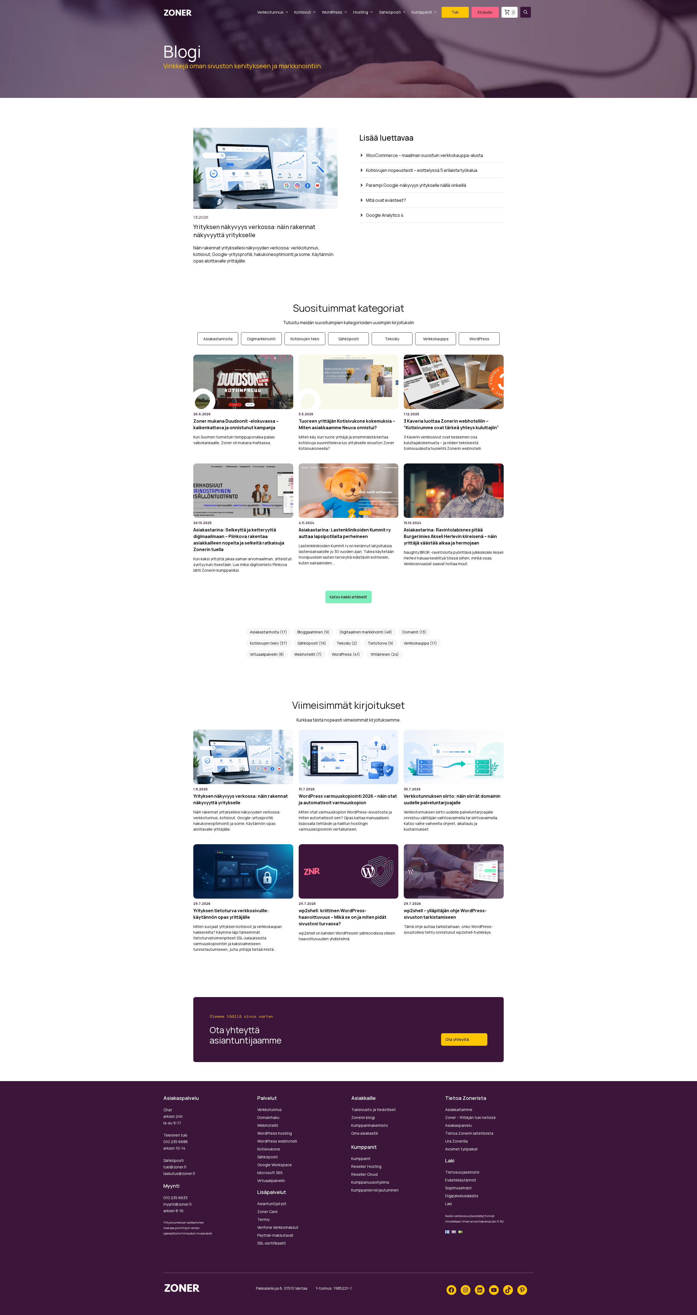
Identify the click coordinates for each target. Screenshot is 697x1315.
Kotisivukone (268, 1149)
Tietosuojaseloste (462, 1172)
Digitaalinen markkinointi (361, 632)
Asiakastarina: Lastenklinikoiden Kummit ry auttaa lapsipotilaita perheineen (345, 533)
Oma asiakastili (364, 1133)
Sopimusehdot (458, 1187)
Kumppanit (422, 12)
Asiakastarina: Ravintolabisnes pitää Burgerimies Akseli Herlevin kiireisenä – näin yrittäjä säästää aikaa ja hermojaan (450, 536)
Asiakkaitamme (458, 1109)
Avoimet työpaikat (461, 1149)
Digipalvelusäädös (461, 1195)
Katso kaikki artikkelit (348, 596)
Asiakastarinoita (264, 632)
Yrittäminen (380, 654)
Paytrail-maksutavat (275, 1235)
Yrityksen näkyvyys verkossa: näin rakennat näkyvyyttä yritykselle (254, 231)
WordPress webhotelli (277, 1141)
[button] (526, 12)
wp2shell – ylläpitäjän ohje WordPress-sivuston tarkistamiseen (445, 914)
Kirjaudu (485, 12)
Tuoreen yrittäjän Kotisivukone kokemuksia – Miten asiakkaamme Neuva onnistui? (347, 424)
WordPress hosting (274, 1133)
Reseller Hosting (366, 1166)
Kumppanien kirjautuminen (375, 1190)
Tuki (455, 12)
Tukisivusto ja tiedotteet (373, 1109)
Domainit (410, 632)
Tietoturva (377, 643)
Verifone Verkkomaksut (277, 1227)
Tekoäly (344, 643)
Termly (263, 1219)
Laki (448, 1203)
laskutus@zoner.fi (179, 1173)
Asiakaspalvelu (458, 1125)
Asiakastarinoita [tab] (218, 338)
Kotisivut (302, 12)
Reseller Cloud (364, 1174)
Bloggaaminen (310, 632)
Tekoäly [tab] (392, 338)
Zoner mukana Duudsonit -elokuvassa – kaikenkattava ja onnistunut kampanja (236, 424)
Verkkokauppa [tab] (435, 338)
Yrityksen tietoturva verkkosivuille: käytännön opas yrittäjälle (231, 914)
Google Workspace (274, 1164)
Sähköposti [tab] (348, 338)
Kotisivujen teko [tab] (305, 338)
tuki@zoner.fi (174, 1166)
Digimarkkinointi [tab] (261, 338)
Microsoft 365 (270, 1172)
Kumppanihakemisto (369, 1125)
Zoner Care (267, 1211)
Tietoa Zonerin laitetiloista (469, 1133)
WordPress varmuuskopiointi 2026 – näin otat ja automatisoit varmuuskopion (348, 799)
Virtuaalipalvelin (264, 654)
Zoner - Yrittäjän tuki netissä (470, 1117)
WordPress (332, 12)
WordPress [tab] (479, 338)
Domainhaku (268, 1117)
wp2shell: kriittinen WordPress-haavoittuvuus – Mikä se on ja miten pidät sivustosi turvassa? (342, 917)
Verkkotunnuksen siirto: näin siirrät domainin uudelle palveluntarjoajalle (452, 799)
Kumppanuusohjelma (370, 1182)
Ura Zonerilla (456, 1141)
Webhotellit (304, 654)
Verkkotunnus (270, 12)
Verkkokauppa (416, 643)
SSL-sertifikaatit (271, 1243)
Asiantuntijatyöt (271, 1203)
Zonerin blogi (363, 1117)
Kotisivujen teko (264, 643)
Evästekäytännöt (460, 1180)
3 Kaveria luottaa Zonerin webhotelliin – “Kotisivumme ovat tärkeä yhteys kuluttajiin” (451, 424)
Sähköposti (390, 12)
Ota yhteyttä (457, 1039)
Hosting (360, 12)
